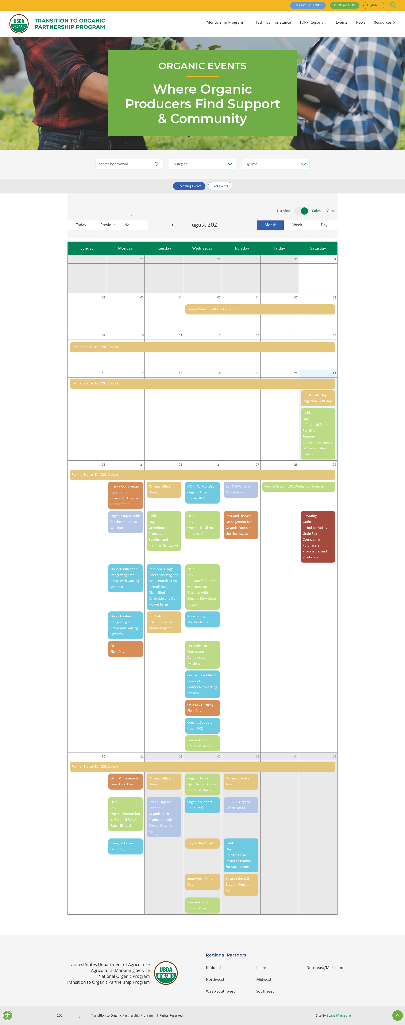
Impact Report (307, 5)
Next (136, 225)
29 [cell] (219, 259)
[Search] (393, 5)
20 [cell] (257, 373)
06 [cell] (257, 297)
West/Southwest (220, 991)
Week (297, 225)
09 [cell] (103, 335)
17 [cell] (142, 373)
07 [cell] (296, 297)
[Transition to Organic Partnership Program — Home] (57, 24)
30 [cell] (257, 259)
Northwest (215, 980)
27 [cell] (142, 259)
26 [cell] (103, 259)
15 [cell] (334, 335)
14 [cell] (296, 335)
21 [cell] (296, 373)
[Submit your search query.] (157, 164)
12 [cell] (219, 335)
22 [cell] (334, 373)
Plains (261, 968)
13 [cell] (257, 335)
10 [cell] (142, 335)
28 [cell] (180, 259)
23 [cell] (103, 464)
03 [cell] (142, 297)
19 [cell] (219, 373)
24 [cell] (142, 464)
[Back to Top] (397, 1015)
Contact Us (344, 5)
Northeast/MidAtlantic (326, 968)
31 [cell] (296, 259)
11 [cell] (180, 335)
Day (324, 225)
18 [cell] (180, 373)
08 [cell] (334, 297)
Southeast (265, 991)
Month (271, 225)
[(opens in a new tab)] (124, 973)
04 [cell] (180, 297)
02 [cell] (103, 297)
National (213, 968)
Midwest (263, 980)
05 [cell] (219, 297)
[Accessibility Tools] (7, 1015)
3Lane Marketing (339, 1015)
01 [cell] (334, 259)
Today (81, 225)
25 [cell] (180, 464)
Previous (107, 225)
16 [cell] (103, 373)
